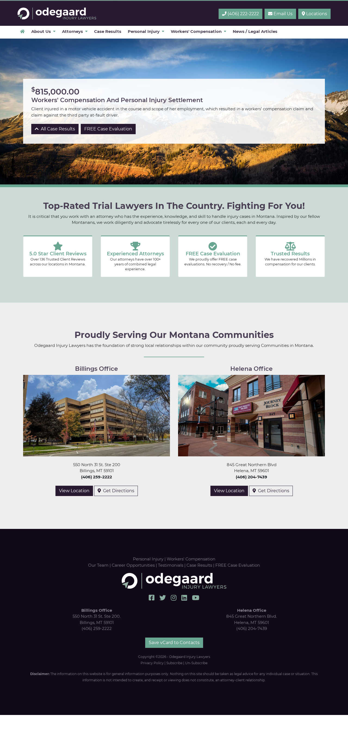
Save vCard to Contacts (174, 642)
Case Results (199, 565)
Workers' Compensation (191, 558)
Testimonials (170, 565)
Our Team (98, 565)
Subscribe (174, 663)
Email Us (282, 13)
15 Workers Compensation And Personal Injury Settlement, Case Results (57, 13)
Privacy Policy (152, 663)
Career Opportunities (133, 565)
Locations (316, 13)
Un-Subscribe (196, 663)
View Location (74, 490)
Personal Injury (148, 558)
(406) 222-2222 (242, 13)
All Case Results (57, 128)
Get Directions (117, 490)
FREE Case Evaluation (108, 128)
